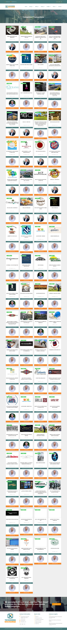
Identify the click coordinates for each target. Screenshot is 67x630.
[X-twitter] (61, 2)
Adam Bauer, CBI (26, 51)
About (54, 6)
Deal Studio (60, 628)
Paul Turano (12, 51)
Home (26, 6)
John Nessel (12, 108)
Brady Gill (55, 51)
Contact (59, 6)
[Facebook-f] (57, 2)
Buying (42, 6)
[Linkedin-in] (59, 2)
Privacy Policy (7, 628)
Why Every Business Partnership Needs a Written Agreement (55, 624)
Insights (48, 6)
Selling (36, 6)
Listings (30, 6)
